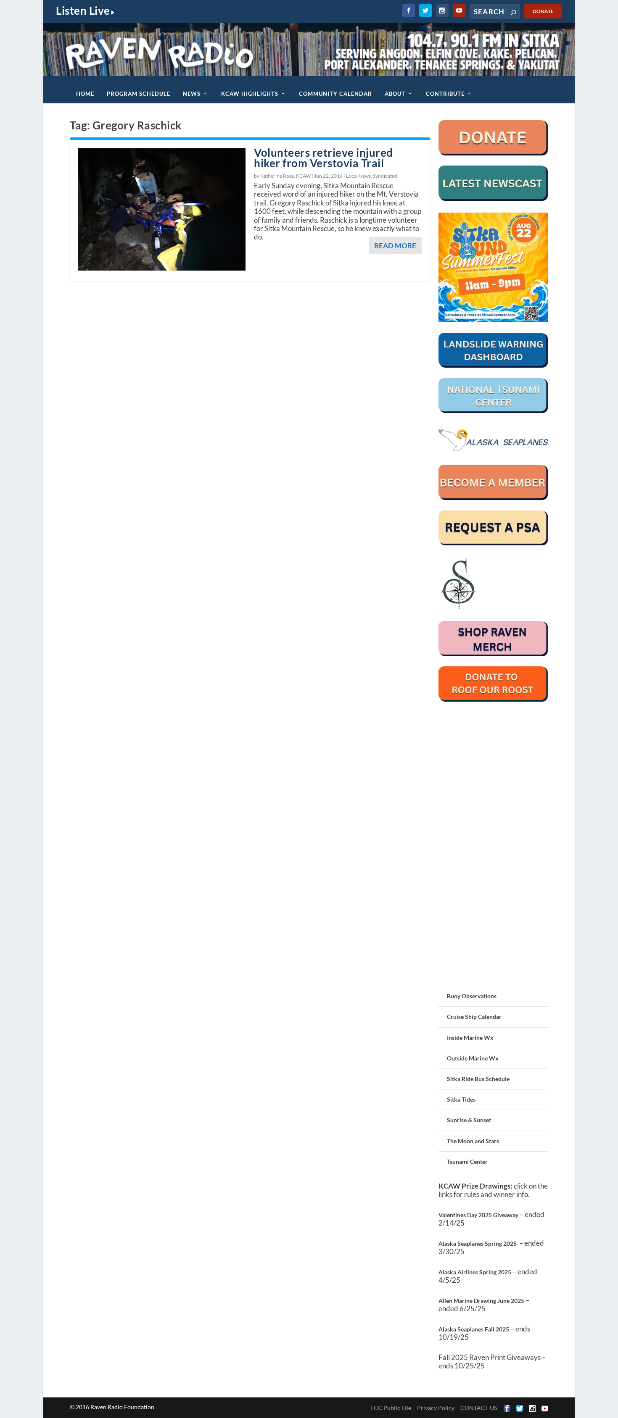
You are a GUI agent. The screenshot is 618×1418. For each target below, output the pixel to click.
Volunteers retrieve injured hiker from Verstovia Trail (323, 158)
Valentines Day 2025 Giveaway (478, 1214)
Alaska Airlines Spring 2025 (474, 1272)
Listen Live (83, 10)
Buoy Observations (472, 996)
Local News (358, 176)
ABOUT (395, 93)
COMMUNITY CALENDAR (335, 93)
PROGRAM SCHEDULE (138, 93)
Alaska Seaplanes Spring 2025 (477, 1243)
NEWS (192, 93)
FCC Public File (390, 1407)
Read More (395, 245)
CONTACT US (478, 1407)
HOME (85, 93)
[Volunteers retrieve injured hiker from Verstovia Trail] (162, 209)
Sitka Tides (461, 1099)
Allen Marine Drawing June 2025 (481, 1300)
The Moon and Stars (473, 1140)
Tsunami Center (467, 1161)
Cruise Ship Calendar (474, 1016)
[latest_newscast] (493, 198)
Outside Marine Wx (473, 1058)
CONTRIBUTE (445, 93)
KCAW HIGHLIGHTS (249, 93)
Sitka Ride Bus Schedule (478, 1078)
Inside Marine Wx (470, 1037)
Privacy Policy (435, 1407)
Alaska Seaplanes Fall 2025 (473, 1329)
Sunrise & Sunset (469, 1119)
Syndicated (385, 176)
